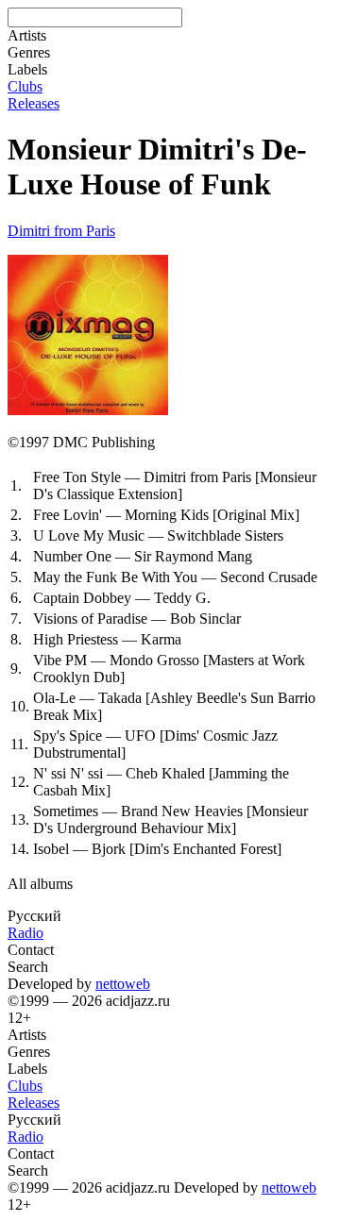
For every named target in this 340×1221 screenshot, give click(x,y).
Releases (34, 103)
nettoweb (122, 984)
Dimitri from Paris (61, 231)
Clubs (25, 86)
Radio (25, 933)
